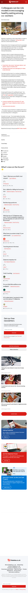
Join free (6, 460)
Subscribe (14, 332)
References (10, 570)
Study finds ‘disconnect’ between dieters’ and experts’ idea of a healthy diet (14, 65)
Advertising (20, 564)
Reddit (5, 156)
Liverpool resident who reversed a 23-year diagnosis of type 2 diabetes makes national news (13, 103)
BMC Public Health (21, 128)
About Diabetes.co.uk (10, 564)
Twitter (5, 152)
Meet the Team (18, 569)
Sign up (6, 437)
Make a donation (14, 349)
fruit (4, 95)
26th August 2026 (5, 409)
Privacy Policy (7, 337)
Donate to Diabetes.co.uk (14, 567)
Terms (18, 336)
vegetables (10, 95)
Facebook (5, 150)
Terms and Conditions (14, 572)
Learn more (7, 487)
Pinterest (5, 154)
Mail (4, 161)
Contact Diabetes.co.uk (14, 566)
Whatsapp (5, 158)
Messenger (6, 159)
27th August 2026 (5, 391)
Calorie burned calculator (8, 106)
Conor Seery (4, 143)
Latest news (14, 414)
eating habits (19, 40)
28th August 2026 (5, 372)
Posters (25, 569)
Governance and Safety (7, 569)
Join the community (14, 346)
